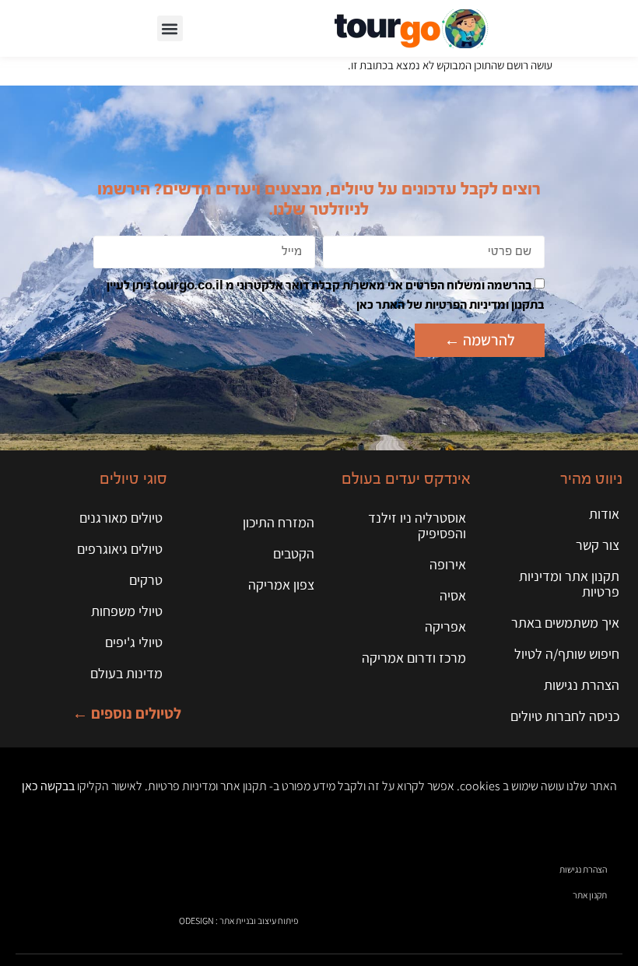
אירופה (447, 564)
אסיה (453, 595)
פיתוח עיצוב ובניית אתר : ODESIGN (238, 920)
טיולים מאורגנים (121, 518)
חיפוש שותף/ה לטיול (566, 654)
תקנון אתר (590, 895)
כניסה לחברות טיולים (564, 716)
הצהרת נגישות (581, 685)
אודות (604, 514)
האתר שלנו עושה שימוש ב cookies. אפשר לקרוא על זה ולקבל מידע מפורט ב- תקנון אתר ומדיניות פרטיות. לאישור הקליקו (319, 786)
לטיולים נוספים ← (126, 713)
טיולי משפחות (127, 611)
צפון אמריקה (281, 584)
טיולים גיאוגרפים (120, 549)
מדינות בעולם (126, 673)
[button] (170, 28)
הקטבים (293, 553)
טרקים (146, 580)
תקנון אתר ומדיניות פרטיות (569, 583)
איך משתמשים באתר (565, 623)
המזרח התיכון (278, 522)
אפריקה (445, 626)
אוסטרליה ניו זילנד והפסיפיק (417, 525)
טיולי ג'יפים (134, 642)
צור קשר (597, 545)
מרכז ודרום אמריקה (414, 658)
